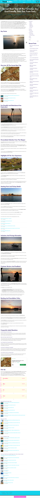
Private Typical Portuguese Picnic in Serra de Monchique (11, 457)
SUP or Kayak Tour (6, 470)
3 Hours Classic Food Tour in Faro (8, 482)
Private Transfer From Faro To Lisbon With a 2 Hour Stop (11, 465)
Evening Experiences (19, 14)
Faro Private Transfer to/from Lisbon (9, 480)
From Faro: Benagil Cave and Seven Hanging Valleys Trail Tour (12, 432)
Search (30, 39)
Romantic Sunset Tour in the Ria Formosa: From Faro (8, 225)
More (37, 1)
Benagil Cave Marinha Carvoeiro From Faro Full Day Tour (11, 425)
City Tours (30, 27)
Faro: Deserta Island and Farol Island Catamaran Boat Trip (11, 95)
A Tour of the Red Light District (34, 57)
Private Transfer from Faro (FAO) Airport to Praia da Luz (11, 477)
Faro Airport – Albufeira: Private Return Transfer (10, 447)
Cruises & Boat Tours (11, 14)
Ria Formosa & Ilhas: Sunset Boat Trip (9, 100)
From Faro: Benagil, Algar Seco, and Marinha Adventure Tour (12, 442)
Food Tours (30, 30)
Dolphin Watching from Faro (7, 472)
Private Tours (31, 26)
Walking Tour (31, 25)
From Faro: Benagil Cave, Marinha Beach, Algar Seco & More (12, 437)
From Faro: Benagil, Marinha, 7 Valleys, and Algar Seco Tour (11, 430)
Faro (22, 14)
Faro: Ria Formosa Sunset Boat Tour (6, 223)
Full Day (30, 22)
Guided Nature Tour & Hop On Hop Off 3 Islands (10, 462)
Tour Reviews (28, 14)
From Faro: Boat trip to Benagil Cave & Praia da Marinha (11, 412)
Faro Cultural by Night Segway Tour (5, 230)
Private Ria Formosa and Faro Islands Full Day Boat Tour (8, 455)
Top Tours (20, 0)
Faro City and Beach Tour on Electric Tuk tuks (10, 467)
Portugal (24, 14)
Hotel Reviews (31, 32)
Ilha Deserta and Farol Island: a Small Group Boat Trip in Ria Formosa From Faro (14, 415)
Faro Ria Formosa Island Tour (5, 475)
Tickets (33, 0)
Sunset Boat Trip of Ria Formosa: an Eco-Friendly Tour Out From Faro (10, 228)
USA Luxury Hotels (31, 35)
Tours (31, 14)
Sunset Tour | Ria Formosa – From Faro (6, 218)
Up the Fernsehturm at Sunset (34, 48)
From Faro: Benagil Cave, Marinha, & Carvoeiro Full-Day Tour (12, 422)
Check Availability (22, 364)
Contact (24, 2)
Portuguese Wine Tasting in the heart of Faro (10, 460)
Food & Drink (31, 31)
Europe (15, 14)
